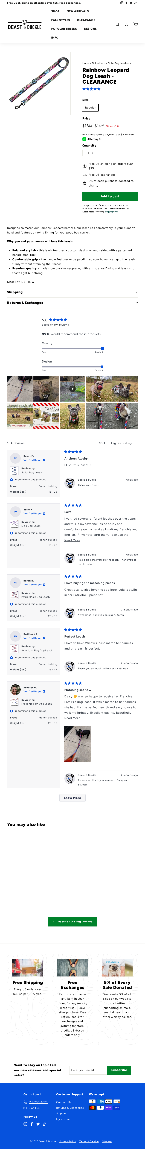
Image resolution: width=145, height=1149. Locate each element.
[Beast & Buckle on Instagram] (25, 1124)
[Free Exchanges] (72, 967)
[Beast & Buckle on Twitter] (38, 1124)
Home (85, 63)
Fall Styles (60, 20)
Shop (55, 11)
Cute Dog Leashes (118, 63)
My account (64, 1119)
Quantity (89, 145)
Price (86, 118)
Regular (90, 107)
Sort (102, 443)
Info (55, 37)
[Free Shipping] (27, 967)
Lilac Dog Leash (31, 525)
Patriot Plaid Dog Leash (35, 596)
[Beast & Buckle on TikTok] (44, 1124)
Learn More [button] (88, 211)
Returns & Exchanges (70, 1107)
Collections (99, 63)
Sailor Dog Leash (31, 472)
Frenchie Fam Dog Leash (36, 703)
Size (85, 100)
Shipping (62, 1113)
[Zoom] (38, 83)
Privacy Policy (67, 1141)
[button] (92, 89)
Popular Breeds (64, 28)
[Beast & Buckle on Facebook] (32, 1124)
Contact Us (63, 1102)
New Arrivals (78, 11)
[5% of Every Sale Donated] (117, 967)
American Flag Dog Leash (37, 650)
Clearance (86, 20)
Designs (90, 28)
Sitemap (107, 1141)
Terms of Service (89, 1141)
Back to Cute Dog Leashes (75, 921)
